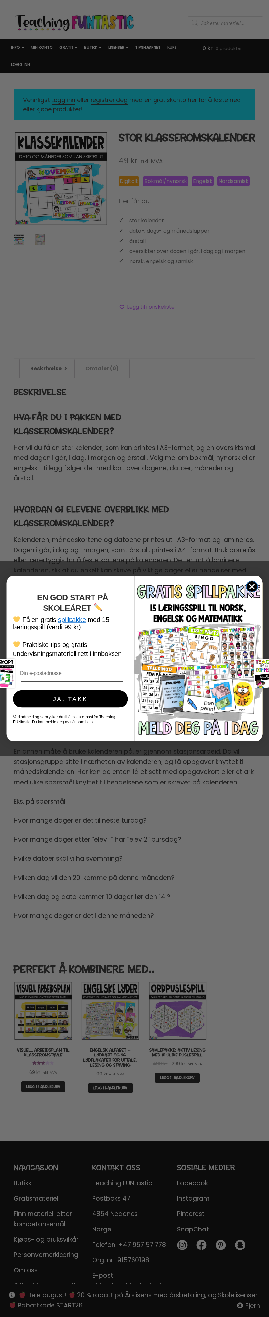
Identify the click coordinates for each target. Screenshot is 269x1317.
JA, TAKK (70, 699)
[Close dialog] (252, 586)
